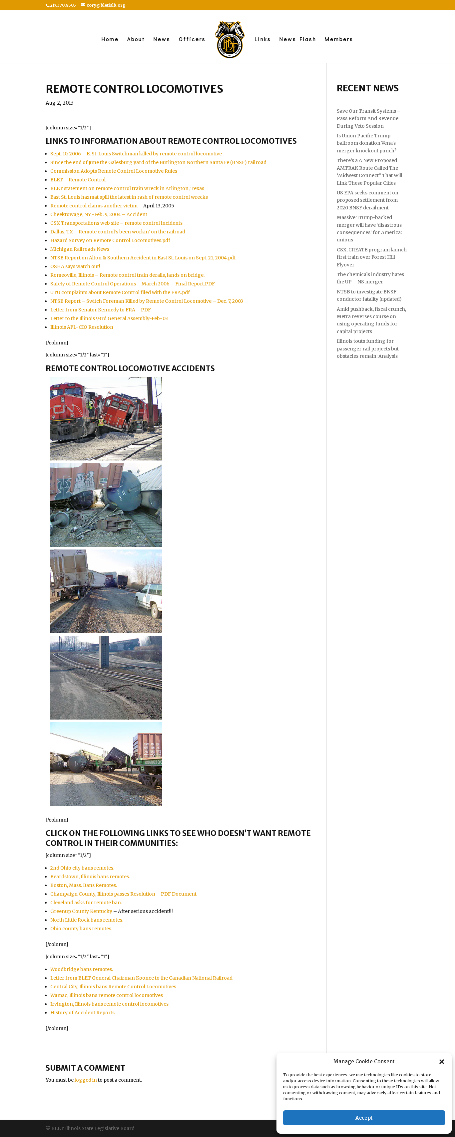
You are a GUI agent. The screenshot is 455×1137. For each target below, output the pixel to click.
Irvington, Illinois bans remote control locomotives (109, 1004)
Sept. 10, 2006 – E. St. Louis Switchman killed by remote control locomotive (136, 154)
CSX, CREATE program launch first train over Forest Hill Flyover (372, 257)
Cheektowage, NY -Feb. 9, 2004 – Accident (98, 214)
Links (263, 39)
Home (110, 39)
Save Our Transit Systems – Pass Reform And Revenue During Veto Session (369, 118)
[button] (441, 1061)
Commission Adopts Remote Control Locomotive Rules (113, 171)
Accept (364, 1118)
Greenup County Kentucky (81, 911)
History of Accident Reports (82, 1013)
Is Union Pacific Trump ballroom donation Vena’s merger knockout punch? (366, 143)
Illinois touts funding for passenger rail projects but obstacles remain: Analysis (368, 348)
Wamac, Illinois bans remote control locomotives (106, 995)
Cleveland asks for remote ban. (86, 903)
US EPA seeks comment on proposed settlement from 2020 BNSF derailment (367, 200)
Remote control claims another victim (94, 206)
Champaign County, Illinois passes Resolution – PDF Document (123, 894)
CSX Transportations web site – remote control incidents (116, 223)
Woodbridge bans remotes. (81, 969)
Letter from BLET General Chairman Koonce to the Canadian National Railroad (141, 978)
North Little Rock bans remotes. (86, 920)
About (136, 39)
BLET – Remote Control (78, 180)
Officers (192, 39)
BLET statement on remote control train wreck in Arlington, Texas (127, 188)
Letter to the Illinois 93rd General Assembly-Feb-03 (109, 318)
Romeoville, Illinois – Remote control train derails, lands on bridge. (127, 275)
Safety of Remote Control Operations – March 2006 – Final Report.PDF (132, 284)
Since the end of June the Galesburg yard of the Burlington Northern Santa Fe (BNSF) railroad (158, 162)
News (162, 39)
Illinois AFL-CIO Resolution (81, 327)
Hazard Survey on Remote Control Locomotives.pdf (110, 240)
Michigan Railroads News (79, 249)
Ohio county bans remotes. (81, 929)
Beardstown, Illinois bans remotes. (90, 877)
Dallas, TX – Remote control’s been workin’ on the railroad (117, 232)
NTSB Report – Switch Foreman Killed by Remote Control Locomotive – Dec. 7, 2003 (146, 301)
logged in (86, 1080)
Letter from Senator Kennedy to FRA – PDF (100, 310)
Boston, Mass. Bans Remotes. (83, 885)
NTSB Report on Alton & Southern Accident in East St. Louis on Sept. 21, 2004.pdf (143, 258)
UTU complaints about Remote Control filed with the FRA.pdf (120, 292)
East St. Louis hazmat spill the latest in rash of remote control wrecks (129, 197)
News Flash (297, 39)
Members (339, 39)
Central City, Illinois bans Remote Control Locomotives (113, 987)
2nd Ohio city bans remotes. (82, 868)
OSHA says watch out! (75, 266)
